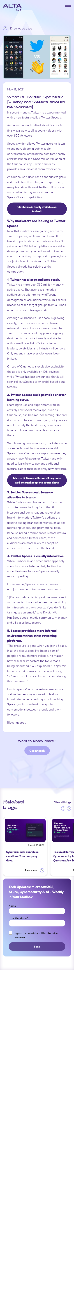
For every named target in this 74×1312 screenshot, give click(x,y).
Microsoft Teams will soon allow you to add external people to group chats (37, 480)
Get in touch (37, 750)
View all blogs (62, 802)
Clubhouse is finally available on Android (37, 209)
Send (37, 946)
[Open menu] (68, 6)
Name (12, 905)
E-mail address (18, 918)
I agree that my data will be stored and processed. (37, 935)
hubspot (20, 722)
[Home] (12, 7)
